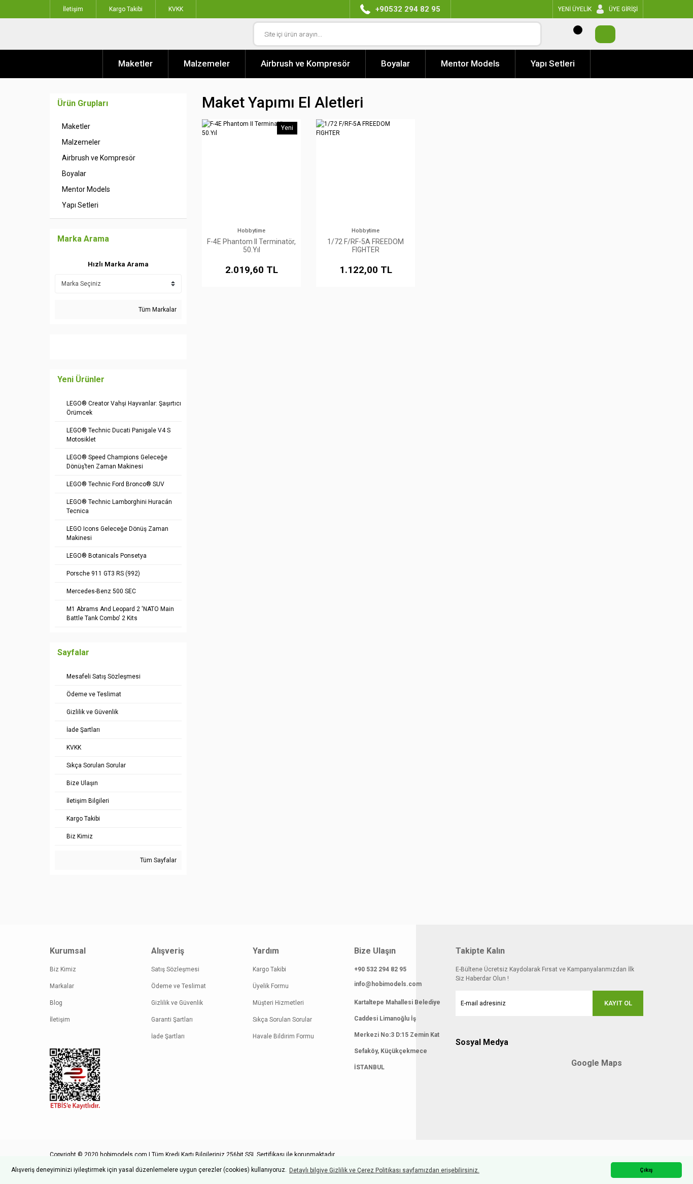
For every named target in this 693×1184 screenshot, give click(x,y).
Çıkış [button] (646, 1170)
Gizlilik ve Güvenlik (177, 1002)
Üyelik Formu (271, 986)
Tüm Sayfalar (157, 860)
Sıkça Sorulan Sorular (282, 1019)
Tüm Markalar (157, 309)
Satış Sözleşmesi (175, 969)
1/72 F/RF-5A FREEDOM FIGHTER (365, 246)
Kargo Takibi (269, 969)
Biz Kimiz (63, 969)
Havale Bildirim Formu (283, 1036)
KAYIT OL (618, 1003)
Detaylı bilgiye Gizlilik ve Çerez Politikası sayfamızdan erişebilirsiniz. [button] (384, 1170)
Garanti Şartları (172, 1019)
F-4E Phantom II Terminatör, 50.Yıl (251, 246)
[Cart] (600, 34)
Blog (56, 1002)
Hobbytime (251, 230)
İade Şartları (168, 1036)
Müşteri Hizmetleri (278, 1002)
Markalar (62, 986)
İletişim (60, 1019)
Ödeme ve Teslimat (178, 986)
